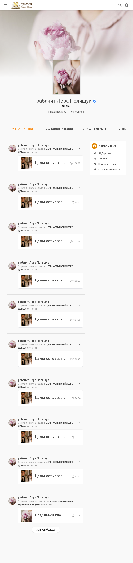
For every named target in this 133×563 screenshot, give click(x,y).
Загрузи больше (45, 529)
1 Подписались (57, 111)
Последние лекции (58, 128)
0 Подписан (78, 111)
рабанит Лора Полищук (64, 101)
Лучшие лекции (95, 128)
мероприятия (22, 128)
